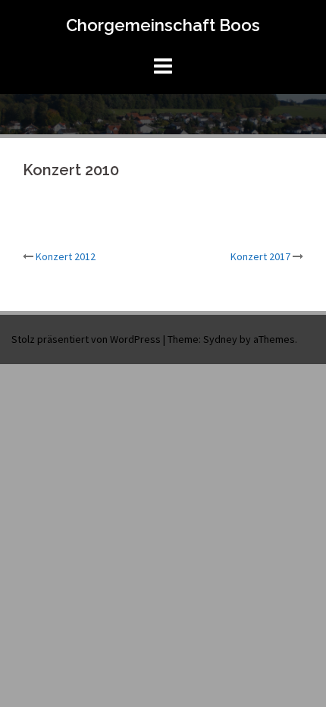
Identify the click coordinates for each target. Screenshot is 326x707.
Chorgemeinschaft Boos (163, 25)
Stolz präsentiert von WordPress (86, 339)
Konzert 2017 (260, 256)
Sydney (220, 339)
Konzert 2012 (66, 256)
